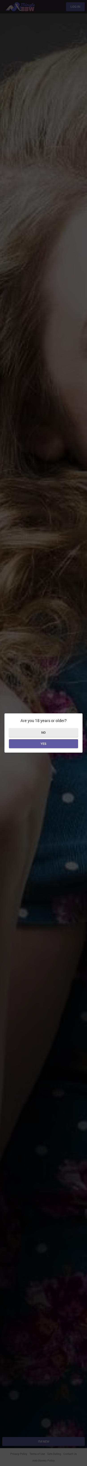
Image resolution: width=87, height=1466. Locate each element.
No (43, 732)
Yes (43, 743)
